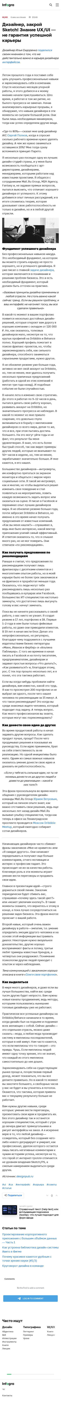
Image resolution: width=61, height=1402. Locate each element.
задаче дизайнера (42, 270)
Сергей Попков (17, 135)
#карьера (38, 1184)
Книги (5, 1345)
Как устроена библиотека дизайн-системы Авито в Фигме (30, 1249)
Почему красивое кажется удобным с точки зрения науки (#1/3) (27, 1258)
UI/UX (5, 17)
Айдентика (7, 1331)
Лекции (6, 1348)
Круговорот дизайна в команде (23, 1265)
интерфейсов (11, 62)
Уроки (26, 1338)
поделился (45, 50)
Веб (4, 1335)
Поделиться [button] (15, 1195)
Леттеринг (28, 1331)
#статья (6, 1188)
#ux (11, 1184)
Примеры (28, 1335)
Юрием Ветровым (45, 799)
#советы (52, 1184)
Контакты (7, 1395)
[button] (51, 5)
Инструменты (9, 1341)
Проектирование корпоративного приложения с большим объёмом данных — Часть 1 (29, 1238)
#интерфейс (23, 1184)
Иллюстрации (9, 1338)
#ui (4, 1184)
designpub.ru (24, 1176)
